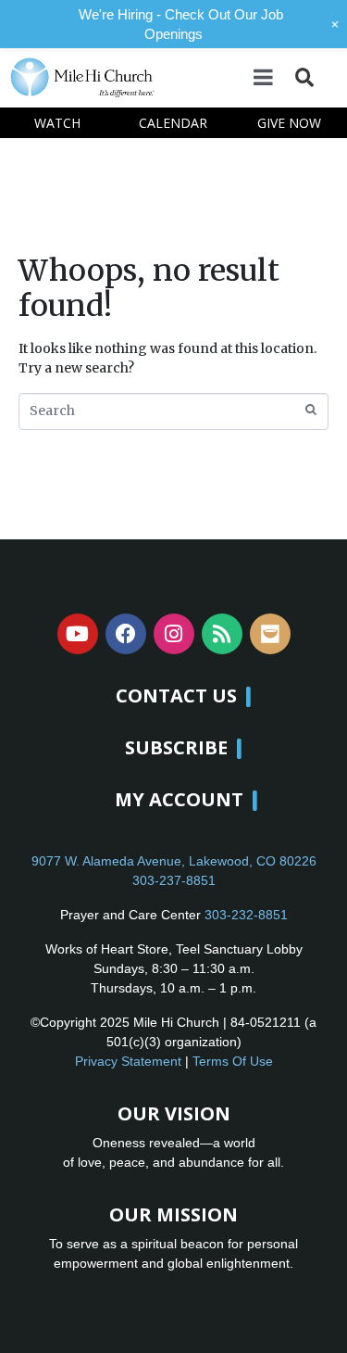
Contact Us (176, 695)
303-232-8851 (246, 914)
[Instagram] (174, 633)
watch (57, 123)
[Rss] (222, 633)
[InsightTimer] (270, 633)
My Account (179, 799)
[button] (304, 77)
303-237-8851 (174, 880)
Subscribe (176, 747)
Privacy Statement (128, 1061)
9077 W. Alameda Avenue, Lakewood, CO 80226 (173, 861)
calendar (173, 123)
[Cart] (329, 76)
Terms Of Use (232, 1061)
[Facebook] (125, 633)
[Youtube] (77, 633)
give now (289, 123)
